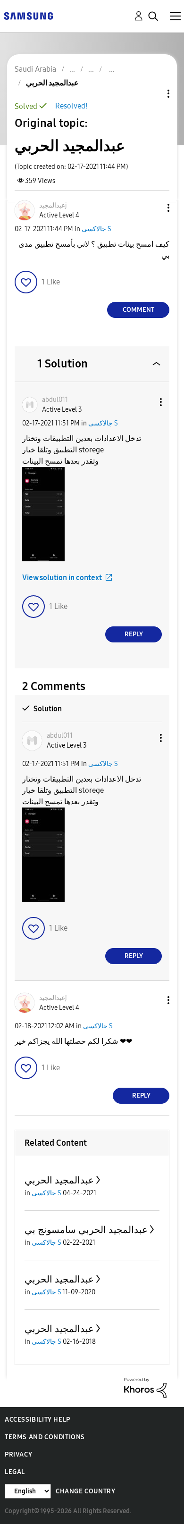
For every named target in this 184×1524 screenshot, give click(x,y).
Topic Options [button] (152, 93)
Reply (134, 634)
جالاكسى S (96, 229)
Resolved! (71, 105)
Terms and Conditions (45, 1437)
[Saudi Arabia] (28, 15)
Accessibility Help (37, 1420)
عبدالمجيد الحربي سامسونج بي (86, 1229)
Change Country (85, 1491)
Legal (15, 1472)
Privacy (18, 1454)
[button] (153, 207)
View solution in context (62, 577)
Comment (138, 310)
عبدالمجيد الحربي (59, 1180)
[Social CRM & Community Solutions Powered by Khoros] (145, 1386)
